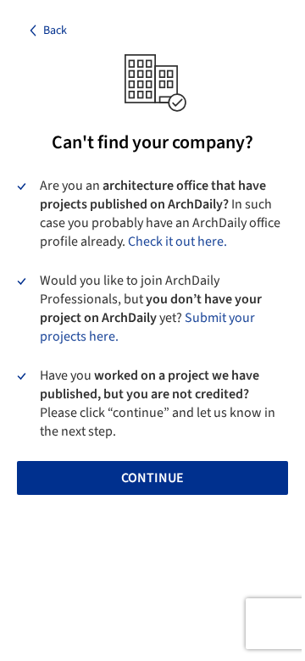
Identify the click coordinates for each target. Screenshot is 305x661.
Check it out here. (177, 241)
